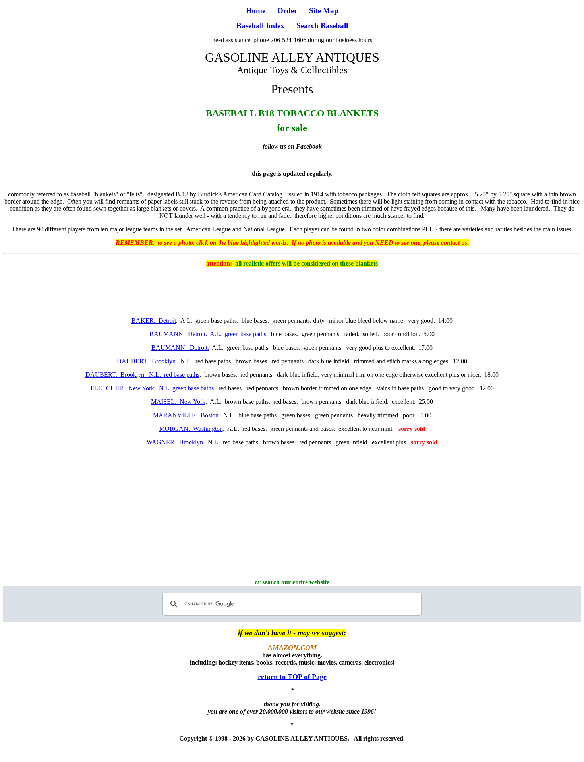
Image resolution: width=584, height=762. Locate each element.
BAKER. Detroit (153, 320)
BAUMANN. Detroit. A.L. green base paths (207, 334)
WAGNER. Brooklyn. (176, 442)
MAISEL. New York (178, 401)
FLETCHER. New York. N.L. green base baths (152, 388)
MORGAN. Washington (191, 428)
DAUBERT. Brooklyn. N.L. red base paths (142, 374)
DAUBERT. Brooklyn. (147, 361)
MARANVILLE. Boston (186, 415)
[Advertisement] (292, 291)
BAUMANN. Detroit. (180, 347)
